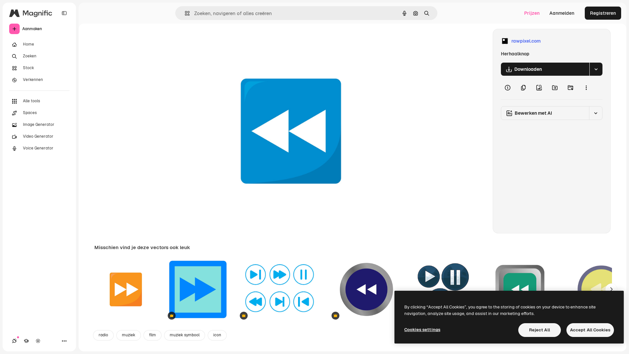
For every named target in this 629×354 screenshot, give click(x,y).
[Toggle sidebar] (64, 13)
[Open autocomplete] (185, 13)
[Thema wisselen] (38, 341)
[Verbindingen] (14, 341)
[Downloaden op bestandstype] (595, 69)
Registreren (603, 13)
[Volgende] (611, 289)
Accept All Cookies (590, 330)
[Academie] (26, 341)
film (152, 335)
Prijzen (532, 13)
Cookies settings (422, 329)
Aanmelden (561, 13)
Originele (231, 41)
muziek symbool (185, 335)
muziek (128, 335)
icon (217, 335)
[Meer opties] (586, 87)
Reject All (539, 330)
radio (103, 335)
